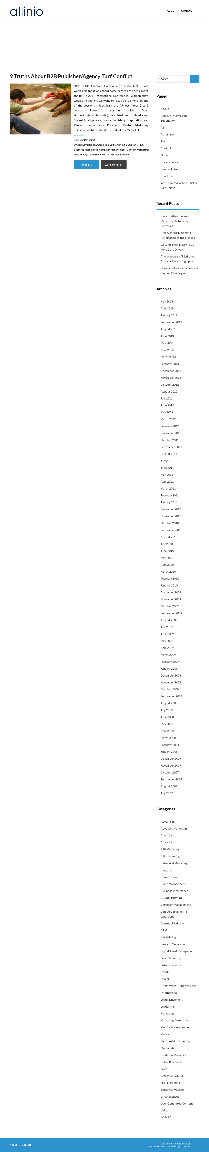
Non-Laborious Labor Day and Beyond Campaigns (179, 270)
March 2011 (168, 488)
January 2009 (169, 668)
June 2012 (167, 405)
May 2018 (167, 301)
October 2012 (170, 384)
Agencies (101, 144)
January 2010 (169, 585)
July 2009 (167, 627)
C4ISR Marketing (171, 897)
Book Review (169, 877)
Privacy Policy (169, 162)
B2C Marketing (134, 144)
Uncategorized (170, 1096)
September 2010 (171, 530)
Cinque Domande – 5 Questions (174, 914)
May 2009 (167, 641)
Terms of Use (169, 169)
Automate (167, 134)
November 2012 (171, 377)
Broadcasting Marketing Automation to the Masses (178, 235)
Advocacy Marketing (174, 828)
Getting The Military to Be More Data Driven (177, 247)
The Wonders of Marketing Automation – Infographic (178, 259)
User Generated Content (177, 1103)
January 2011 (169, 502)
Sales (164, 1069)
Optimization (169, 1048)
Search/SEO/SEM (172, 1075)
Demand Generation (174, 944)
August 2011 (169, 454)
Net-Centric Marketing (175, 1041)
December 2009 (171, 592)
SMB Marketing (170, 1082)
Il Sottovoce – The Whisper (178, 985)
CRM (164, 930)
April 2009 (167, 647)
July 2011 (167, 460)
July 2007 (167, 793)
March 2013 (168, 357)
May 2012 (167, 412)
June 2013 (167, 336)
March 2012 (168, 419)
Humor (165, 978)
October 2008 (170, 689)
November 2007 (171, 765)
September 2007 (171, 779)
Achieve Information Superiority (174, 118)
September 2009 (171, 613)
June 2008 (167, 717)
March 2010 (168, 571)
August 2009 (169, 620)
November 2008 (171, 682)
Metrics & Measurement (115, 154)
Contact (187, 10)
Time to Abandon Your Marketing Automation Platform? (175, 221)
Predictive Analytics (173, 1055)
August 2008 (169, 703)
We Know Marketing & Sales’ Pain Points (179, 185)
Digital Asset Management (178, 951)
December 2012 (171, 370)
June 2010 (167, 550)
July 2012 (167, 398)
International (169, 992)
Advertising (88, 144)
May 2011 (167, 474)
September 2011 (171, 447)
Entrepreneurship (172, 965)
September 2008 (171, 696)
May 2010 (167, 557)
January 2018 (169, 315)
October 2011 (170, 440)
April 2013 (167, 350)
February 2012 (170, 426)
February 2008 (170, 744)
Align (164, 127)
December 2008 (171, 675)
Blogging (166, 870)
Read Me (86, 164)
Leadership (94, 154)
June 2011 (167, 467)
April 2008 (167, 731)
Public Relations (171, 1062)
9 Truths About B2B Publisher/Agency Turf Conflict (71, 76)
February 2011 (170, 495)
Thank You (167, 176)
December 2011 (171, 433)
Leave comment (113, 164)
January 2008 (169, 751)
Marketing (167, 1013)
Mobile (165, 1034)
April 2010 (167, 564)
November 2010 (171, 516)
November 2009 (171, 599)
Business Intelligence (86, 149)
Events (165, 972)
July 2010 (167, 544)
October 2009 (170, 606)
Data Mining (80, 154)
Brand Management (173, 884)
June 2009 (167, 634)
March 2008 (168, 737)
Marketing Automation (175, 1020)
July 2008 (167, 710)
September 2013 (171, 322)
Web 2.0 (166, 1117)
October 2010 (170, 523)
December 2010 (171, 509)
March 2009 (168, 654)
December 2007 (171, 758)
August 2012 (169, 391)
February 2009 (170, 661)
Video (164, 1110)
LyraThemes (183, 1146)
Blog (163, 141)
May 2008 (167, 724)
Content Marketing (138, 149)
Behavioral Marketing (174, 863)
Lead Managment (172, 999)
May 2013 (167, 343)
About (171, 10)
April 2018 (167, 308)
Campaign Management (112, 149)
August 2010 (169, 537)
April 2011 (167, 481)
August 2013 (169, 329)
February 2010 (170, 578)
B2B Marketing (116, 144)
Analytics (166, 842)
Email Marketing (171, 958)
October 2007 (170, 772)
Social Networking (172, 1089)
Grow (164, 155)
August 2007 (169, 786)
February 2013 (170, 363)
